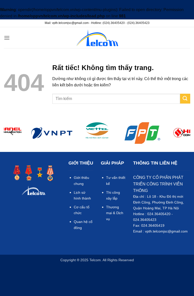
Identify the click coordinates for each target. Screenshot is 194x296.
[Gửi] (185, 99)
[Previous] (12, 133)
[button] (7, 37)
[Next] (181, 133)
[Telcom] (97, 37)
